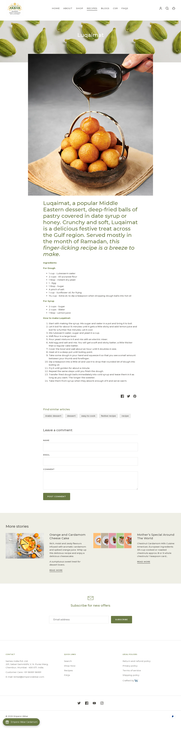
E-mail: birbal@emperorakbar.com (25, 676)
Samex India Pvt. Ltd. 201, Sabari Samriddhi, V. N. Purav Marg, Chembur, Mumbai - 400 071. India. (27, 664)
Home (56, 8)
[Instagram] (102, 703)
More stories (17, 526)
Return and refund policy (136, 661)
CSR (115, 8)
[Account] (161, 8)
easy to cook (88, 416)
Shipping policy (131, 675)
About (67, 8)
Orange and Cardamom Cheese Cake (67, 536)
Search (68, 661)
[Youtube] (94, 703)
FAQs (124, 8)
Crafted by (128, 680)
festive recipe (108, 416)
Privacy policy (130, 665)
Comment (49, 469)
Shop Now (69, 665)
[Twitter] (79, 703)
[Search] (167, 8)
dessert (71, 416)
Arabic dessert (53, 416)
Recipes (92, 8)
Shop (79, 8)
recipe (125, 416)
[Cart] (174, 8)
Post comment (56, 496)
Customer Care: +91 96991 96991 (23, 672)
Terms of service (132, 670)
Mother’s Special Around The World (155, 536)
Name (46, 440)
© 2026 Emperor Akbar (17, 716)
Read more (56, 570)
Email (46, 455)
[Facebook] (87, 703)
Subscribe (121, 619)
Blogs (105, 8)
